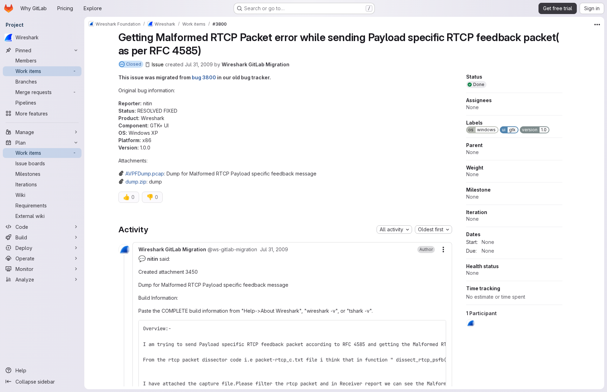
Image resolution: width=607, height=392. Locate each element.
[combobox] (394, 229)
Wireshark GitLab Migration (255, 64)
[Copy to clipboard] (437, 328)
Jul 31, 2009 (199, 64)
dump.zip (135, 182)
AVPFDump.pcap (144, 174)
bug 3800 (204, 77)
